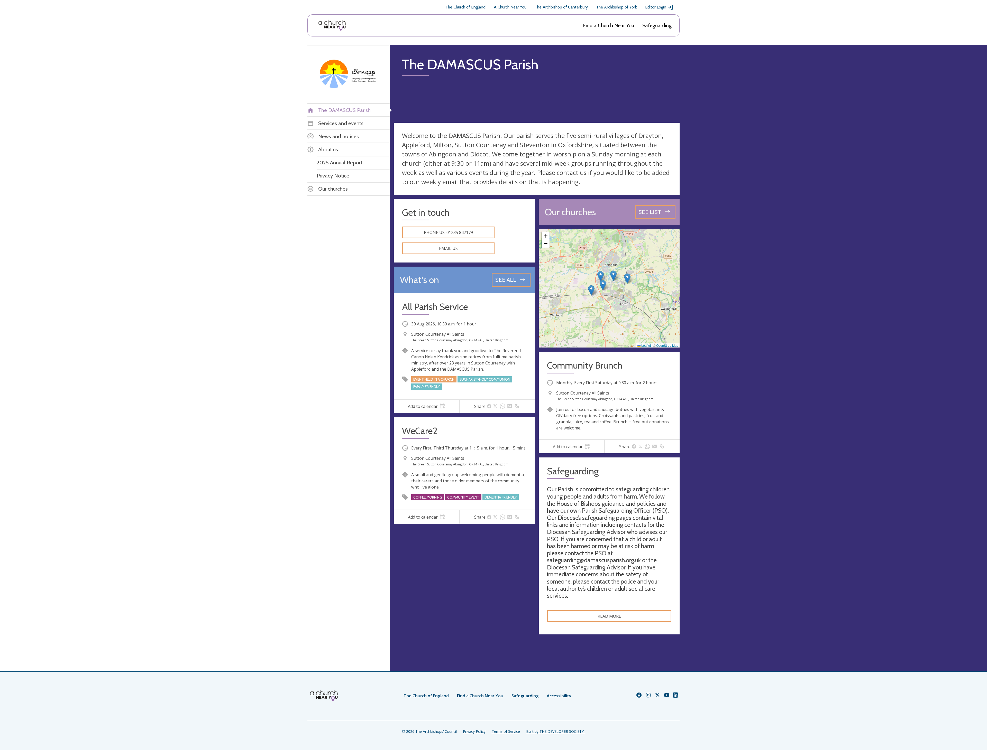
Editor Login (655, 7)
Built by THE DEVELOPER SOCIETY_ (555, 731)
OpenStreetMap (667, 345)
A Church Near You (510, 7)
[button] (591, 290)
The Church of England (465, 7)
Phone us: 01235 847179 (448, 232)
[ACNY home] (331, 25)
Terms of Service (506, 731)
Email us (448, 248)
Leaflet (646, 345)
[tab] (426, 406)
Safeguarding (657, 25)
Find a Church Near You (608, 25)
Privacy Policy (474, 731)
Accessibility (559, 696)
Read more (609, 616)
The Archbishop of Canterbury (561, 7)
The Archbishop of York (616, 7)
